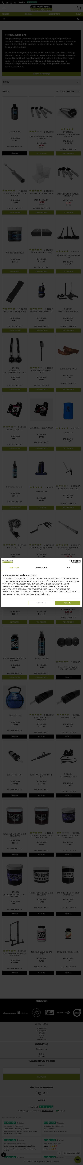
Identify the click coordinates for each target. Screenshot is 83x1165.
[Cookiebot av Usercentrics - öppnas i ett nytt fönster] (71, 561)
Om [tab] (68, 568)
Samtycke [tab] (14, 568)
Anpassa (40, 603)
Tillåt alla (67, 603)
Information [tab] (41, 568)
